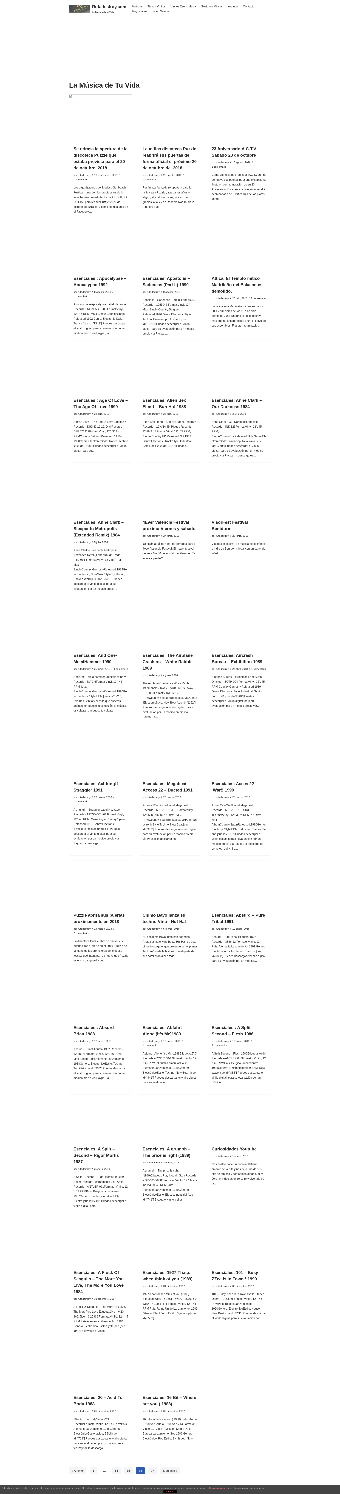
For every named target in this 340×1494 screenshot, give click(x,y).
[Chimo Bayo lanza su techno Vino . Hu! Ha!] (170, 885)
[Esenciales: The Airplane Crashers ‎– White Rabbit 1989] (170, 625)
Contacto (248, 6)
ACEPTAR (170, 1492)
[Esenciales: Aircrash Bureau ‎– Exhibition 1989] (239, 625)
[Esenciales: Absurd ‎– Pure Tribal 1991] (239, 885)
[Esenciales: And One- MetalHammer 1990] (101, 625)
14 (116, 1470)
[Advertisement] (170, 54)
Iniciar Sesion (160, 11)
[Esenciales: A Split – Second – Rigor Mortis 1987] (101, 1118)
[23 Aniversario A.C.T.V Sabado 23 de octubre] (239, 118)
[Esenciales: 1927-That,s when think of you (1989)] (170, 1242)
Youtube (233, 6)
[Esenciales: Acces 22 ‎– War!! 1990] (239, 753)
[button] (195, 6)
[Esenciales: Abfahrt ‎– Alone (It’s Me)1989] (170, 997)
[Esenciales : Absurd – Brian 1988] (101, 997)
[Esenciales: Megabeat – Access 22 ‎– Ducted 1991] (170, 753)
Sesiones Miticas (212, 6)
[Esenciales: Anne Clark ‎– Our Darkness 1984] (239, 370)
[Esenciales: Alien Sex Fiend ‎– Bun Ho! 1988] (170, 370)
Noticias (137, 6)
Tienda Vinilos (157, 6)
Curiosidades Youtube (234, 1149)
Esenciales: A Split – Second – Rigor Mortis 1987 (96, 1155)
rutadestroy (84, 175)
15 (128, 1470)
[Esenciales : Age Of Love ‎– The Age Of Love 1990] (101, 370)
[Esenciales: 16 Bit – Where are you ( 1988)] (170, 1367)
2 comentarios (81, 933)
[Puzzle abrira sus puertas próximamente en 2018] (101, 885)
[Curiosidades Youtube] (239, 1118)
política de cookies (216, 1488)
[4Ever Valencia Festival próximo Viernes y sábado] (170, 492)
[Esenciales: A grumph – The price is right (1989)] (170, 1118)
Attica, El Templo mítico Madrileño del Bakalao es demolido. (237, 284)
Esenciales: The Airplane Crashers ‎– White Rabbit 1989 (168, 661)
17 (152, 1470)
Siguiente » (170, 1470)
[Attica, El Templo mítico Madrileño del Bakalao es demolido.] (239, 248)
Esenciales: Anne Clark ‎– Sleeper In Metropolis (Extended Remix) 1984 (98, 528)
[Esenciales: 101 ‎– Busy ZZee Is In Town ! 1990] (239, 1242)
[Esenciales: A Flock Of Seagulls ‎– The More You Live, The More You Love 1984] (101, 1242)
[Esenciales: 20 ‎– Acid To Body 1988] (101, 1367)
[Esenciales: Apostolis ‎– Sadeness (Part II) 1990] (170, 248)
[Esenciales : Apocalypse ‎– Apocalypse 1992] (101, 248)
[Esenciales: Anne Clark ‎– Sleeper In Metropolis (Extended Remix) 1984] (101, 492)
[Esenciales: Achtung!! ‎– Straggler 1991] (101, 753)
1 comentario (80, 179)
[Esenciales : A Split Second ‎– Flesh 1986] (239, 997)
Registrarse (139, 11)
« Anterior (78, 1470)
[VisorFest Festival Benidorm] (239, 492)
